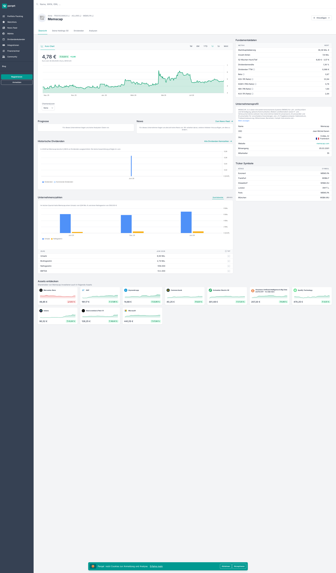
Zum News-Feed (222, 121)
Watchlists (12, 22)
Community (12, 57)
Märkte (10, 33)
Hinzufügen (322, 18)
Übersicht (42, 31)
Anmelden (16, 82)
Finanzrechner (13, 51)
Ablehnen (226, 566)
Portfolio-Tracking (15, 16)
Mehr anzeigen (243, 121)
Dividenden (79, 31)
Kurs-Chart (49, 46)
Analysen (93, 31)
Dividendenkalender (16, 39)
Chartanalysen (48, 104)
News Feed (12, 28)
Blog (4, 66)
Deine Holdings (60, 31)
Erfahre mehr (156, 566)
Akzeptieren (239, 566)
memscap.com (323, 143)
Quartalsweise (218, 197)
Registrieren (16, 77)
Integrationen (13, 45)
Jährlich (229, 197)
